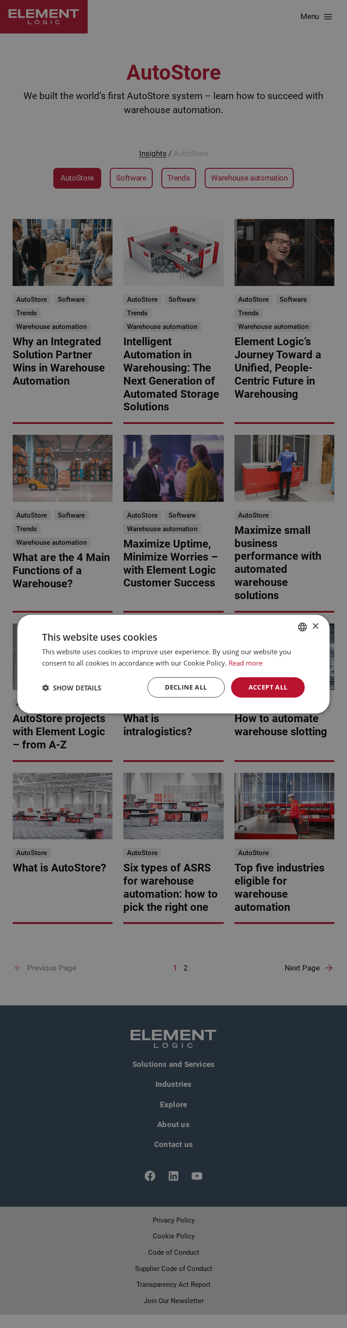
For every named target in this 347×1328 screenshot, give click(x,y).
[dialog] (173, 664)
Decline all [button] (186, 687)
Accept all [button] (268, 687)
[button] (71, 687)
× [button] (315, 626)
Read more (246, 662)
